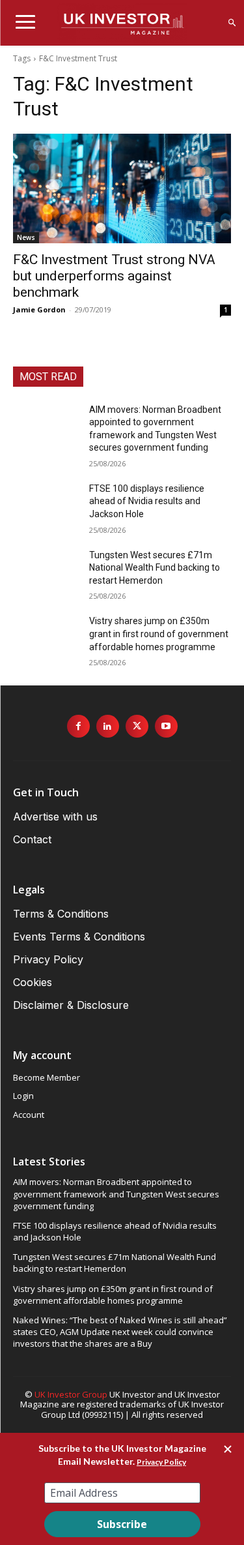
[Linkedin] (107, 726)
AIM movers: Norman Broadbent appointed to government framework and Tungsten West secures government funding (116, 1193)
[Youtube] (166, 726)
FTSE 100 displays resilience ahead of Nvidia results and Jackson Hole (146, 501)
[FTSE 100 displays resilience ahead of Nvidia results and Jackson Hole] (46, 505)
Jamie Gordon (39, 309)
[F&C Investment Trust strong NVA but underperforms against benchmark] (122, 188)
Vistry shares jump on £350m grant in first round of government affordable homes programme (158, 634)
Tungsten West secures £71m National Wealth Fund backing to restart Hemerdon (154, 568)
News (26, 237)
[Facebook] (78, 726)
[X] (137, 726)
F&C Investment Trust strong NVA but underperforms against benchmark (114, 276)
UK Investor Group (70, 1394)
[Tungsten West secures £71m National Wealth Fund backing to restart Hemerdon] (46, 572)
